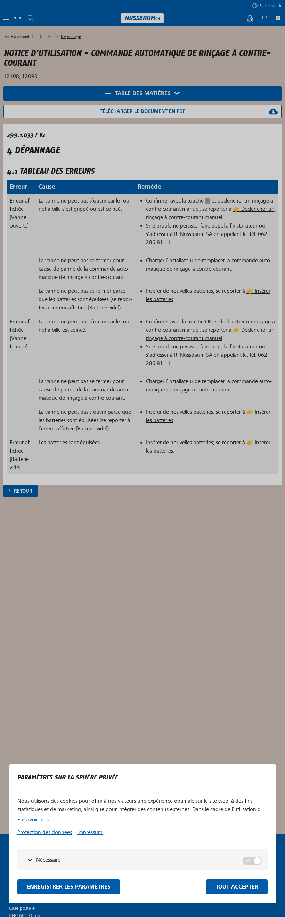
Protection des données (44, 832)
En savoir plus (33, 820)
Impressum (90, 832)
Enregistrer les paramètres (69, 887)
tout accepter (236, 887)
